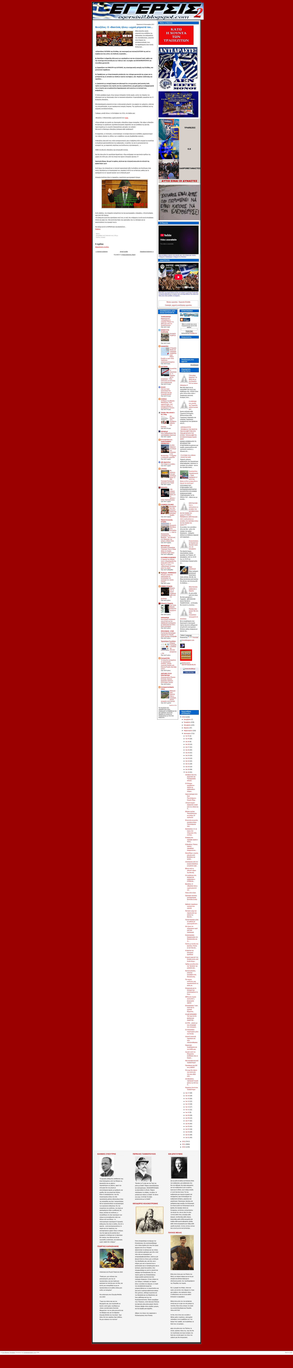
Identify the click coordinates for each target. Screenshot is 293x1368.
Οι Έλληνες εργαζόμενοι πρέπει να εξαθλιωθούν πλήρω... (190, 787)
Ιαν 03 (188, 1132)
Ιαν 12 (188, 1107)
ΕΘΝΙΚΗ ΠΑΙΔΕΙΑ (166, 586)
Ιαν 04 (188, 1129)
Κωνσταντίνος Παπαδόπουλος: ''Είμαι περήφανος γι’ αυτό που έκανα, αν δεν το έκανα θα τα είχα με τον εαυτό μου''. (189, 477)
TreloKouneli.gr (166, 316)
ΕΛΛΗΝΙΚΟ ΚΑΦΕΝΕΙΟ (168, 557)
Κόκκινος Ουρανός (167, 603)
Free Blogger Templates (8, 1352)
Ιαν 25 (188, 752)
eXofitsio (164, 399)
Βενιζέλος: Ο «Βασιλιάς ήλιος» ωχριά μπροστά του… (124, 27)
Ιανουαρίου (187, 733)
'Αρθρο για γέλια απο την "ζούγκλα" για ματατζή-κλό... (191, 966)
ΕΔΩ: (126, 118)
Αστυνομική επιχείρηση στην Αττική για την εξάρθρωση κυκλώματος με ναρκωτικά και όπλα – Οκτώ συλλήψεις (168, 623)
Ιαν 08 (188, 1118)
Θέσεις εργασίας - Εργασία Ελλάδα (178, 302)
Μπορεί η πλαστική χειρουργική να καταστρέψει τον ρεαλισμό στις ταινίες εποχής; (167, 578)
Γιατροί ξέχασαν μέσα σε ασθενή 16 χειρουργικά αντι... (191, 922)
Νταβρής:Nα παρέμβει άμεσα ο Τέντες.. (191, 839)
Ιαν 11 (188, 1109)
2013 (184, 717)
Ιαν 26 (188, 750)
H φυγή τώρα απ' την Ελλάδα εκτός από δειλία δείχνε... (191, 959)
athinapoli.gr (165, 617)
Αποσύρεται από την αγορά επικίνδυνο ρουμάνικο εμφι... (191, 864)
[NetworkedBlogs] (189, 669)
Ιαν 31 (188, 736)
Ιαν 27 (188, 747)
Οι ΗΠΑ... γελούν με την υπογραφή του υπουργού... (191, 1025)
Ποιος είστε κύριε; (190, 893)
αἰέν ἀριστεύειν (166, 462)
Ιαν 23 (188, 758)
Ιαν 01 (188, 1137)
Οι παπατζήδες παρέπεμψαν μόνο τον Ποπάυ (191, 1032)
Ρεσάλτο (97, 229)
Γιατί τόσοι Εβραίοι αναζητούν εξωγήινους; (173, 608)
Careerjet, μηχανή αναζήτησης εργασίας (178, 305)
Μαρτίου (186, 728)
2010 (184, 1147)
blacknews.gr (165, 545)
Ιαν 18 (188, 772)
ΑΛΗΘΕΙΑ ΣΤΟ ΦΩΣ (167, 504)
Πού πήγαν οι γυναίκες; (168, 464)
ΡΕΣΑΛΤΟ (164, 487)
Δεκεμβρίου (187, 719)
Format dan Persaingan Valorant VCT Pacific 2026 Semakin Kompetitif (168, 634)
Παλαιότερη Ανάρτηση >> (147, 251)
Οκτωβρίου (187, 725)
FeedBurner (193, 333)
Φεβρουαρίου (188, 730)
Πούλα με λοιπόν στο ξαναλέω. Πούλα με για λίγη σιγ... (191, 946)
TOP (291, 1352)
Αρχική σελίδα (124, 251)
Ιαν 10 (188, 1112)
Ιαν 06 (188, 1123)
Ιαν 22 (188, 761)
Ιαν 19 (188, 769)
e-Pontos (164, 469)
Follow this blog (189, 672)
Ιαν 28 (188, 744)
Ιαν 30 (188, 739)
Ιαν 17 (188, 1093)
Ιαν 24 (188, 755)
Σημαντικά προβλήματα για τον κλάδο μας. (191, 1047)
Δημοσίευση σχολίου (102, 247)
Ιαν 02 (188, 1135)
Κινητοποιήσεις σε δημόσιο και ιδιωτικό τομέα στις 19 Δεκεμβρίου (193, 545)
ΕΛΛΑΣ (163, 387)
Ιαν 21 (188, 764)
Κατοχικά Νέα (165, 658)
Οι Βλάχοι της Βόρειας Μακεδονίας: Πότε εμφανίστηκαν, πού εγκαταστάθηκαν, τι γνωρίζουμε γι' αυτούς (168, 404)
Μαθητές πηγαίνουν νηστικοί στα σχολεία (191, 906)
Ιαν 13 (188, 1104)
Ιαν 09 (188, 1115)
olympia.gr (164, 431)
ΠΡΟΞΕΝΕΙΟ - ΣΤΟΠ (167, 631)
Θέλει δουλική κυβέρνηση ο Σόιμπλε (193, 589)
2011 (184, 1144)
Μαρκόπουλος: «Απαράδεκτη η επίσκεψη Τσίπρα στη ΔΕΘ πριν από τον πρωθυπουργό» (167, 322)
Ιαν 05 (188, 1126)
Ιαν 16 (188, 1096)
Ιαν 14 (188, 1101)
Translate (195, 637)
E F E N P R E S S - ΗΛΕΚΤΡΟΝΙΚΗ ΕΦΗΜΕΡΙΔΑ (167, 441)
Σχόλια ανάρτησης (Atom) (128, 254)
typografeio (164, 346)
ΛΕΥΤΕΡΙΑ (164, 367)
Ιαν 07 (188, 1121)
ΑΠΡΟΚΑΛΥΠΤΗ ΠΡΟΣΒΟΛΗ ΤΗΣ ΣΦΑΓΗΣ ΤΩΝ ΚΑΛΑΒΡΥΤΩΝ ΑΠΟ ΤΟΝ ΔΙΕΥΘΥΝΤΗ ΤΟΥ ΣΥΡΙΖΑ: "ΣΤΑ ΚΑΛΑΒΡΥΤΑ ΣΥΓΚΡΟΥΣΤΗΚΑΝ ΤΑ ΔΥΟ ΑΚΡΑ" (188, 433)
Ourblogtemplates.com (29, 1352)
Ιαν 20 (188, 766)
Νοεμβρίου (187, 722)
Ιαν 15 (188, 1098)
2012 (184, 1141)
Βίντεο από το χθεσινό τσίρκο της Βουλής (190, 870)
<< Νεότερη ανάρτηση (102, 251)
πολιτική (103, 237)
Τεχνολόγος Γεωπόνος (168, 641)
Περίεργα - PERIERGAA (168, 573)
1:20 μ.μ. (116, 235)
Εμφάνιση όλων (173, 705)
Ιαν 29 (188, 741)
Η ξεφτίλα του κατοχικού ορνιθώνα (189, 952)
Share (97, 233)
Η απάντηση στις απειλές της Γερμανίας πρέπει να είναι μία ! (193, 405)
